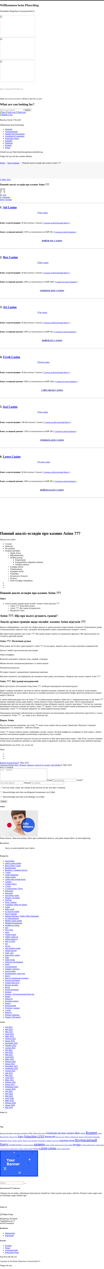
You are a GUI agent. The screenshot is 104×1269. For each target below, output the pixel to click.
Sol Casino (10, 207)
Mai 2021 (9, 1075)
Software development (14, 962)
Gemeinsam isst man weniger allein (63, 1133)
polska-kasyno (11, 950)
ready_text (9, 953)
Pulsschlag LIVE (34, 1136)
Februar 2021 (10, 1082)
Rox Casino (10, 257)
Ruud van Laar (59, 1137)
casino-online (10, 877)
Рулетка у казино (12, 1008)
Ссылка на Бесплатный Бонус (56, 223)
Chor (30, 1133)
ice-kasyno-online (12, 911)
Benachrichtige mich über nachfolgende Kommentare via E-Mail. (29, 792)
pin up (7, 946)
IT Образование (12, 918)
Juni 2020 (9, 1094)
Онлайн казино (11, 1001)
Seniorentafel (88, 1137)
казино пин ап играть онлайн (63, 1145)
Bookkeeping (10, 868)
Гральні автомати (12, 980)
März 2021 (9, 1080)
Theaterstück (42, 1140)
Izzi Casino (10, 406)
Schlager (67, 1137)
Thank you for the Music (30, 1140)
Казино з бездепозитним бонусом (19, 994)
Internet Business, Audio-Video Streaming (22, 916)
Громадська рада (12, 983)
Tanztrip (20, 1140)
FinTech (8, 900)
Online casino (10, 934)
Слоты (8, 1010)
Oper (16, 1137)
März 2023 (9, 1036)
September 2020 (11, 1087)
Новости (9, 999)
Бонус (7, 976)
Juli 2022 (8, 1050)
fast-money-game (12, 895)
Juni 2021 (9, 1073)
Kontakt (8, 1246)
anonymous (9, 861)
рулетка (36, 1149)
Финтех (8, 1012)
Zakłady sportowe (12, 969)
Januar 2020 (10, 1105)
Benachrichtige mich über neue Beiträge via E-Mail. (24, 797)
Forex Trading (10, 902)
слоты (52, 1148)
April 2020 (9, 1098)
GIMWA (82, 1133)
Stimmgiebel (3, 1140)
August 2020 (10, 1089)
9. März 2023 (5, 179)
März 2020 (9, 1100)
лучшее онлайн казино (88, 1145)
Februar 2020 (10, 1103)
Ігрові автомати (12, 989)
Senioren (81, 1137)
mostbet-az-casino (12, 925)
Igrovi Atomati (13, 163)
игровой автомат (15, 1145)
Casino (8, 872)
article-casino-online (13, 863)
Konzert (91, 1133)
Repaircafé (50, 1136)
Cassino (8, 882)
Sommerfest (96, 1137)
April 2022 (9, 1057)
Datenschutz (10, 1233)
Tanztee (15, 1140)
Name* (50, 780)
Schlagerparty (74, 1137)
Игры (7, 987)
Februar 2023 (10, 1038)
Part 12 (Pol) (10, 941)
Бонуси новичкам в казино (16, 978)
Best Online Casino (13, 865)
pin (6, 944)
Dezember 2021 (11, 1066)
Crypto (8, 886)
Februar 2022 (10, 1061)
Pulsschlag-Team (12, 1252)
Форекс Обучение (13, 1017)
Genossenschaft (11, 1250)
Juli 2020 (8, 1091)
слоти (43, 1148)
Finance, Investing (12, 898)
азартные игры (66, 1140)
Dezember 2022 (11, 1043)
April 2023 (9, 1034)
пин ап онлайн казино (11, 1148)
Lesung (100, 1133)
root (4, 195)
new (6, 927)
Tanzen (10, 1140)
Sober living (10, 960)
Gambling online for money (16, 905)
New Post (9, 930)
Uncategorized (11, 967)
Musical (12, 1137)
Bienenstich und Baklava (21, 1133)
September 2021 (11, 1068)
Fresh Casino (11, 357)
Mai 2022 (9, 1055)
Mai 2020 (9, 1096)
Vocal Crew (55, 1140)
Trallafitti (48, 1140)
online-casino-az (11, 937)
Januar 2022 (10, 1064)
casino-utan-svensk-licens (15, 879)
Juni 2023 (9, 1029)
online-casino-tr (11, 939)
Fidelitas (35, 1133)
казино (39, 1144)
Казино (8, 992)
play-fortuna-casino (13, 948)
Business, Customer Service (16, 870)
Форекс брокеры (12, 1015)
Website (27, 783)
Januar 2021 (10, 1084)
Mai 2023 (9, 1032)
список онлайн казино (63, 1148)
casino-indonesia (11, 875)
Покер (8, 1003)
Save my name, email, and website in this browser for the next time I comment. (34, 788)
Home (2, 163)
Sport (7, 964)
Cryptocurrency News (14, 888)
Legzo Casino (12, 456)
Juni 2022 (9, 1052)
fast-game (9, 893)
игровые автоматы (28, 1145)
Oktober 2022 (10, 1045)
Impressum (9, 1235)
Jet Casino (10, 307)
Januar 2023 (10, 1041)
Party (21, 1136)
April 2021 (9, 1078)
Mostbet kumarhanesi (13, 923)
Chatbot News (11, 884)
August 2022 (10, 1048)
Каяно (7, 996)
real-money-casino (12, 955)
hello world (9, 909)
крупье (77, 1144)
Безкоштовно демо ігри (15, 973)
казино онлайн (49, 1145)
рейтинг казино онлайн (25, 1148)
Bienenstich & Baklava (6, 1133)
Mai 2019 (9, 1107)
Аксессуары (10, 971)
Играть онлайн (11, 985)
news (7, 932)
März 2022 (9, 1059)
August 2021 (10, 1071)
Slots (7, 957)
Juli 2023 (8, 1027)
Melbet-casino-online (13, 921)
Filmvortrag (41, 1133)
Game (7, 907)
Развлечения (10, 1006)
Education (9, 891)
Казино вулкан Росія (9, 763)
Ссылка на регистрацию (65, 232)
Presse (7, 1248)
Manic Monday (4, 1137)
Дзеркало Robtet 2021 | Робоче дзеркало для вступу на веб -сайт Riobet (30, 765)
